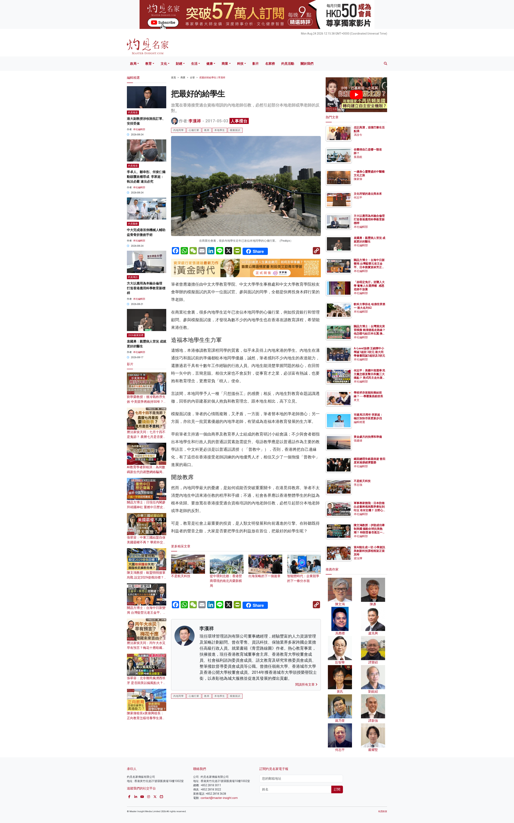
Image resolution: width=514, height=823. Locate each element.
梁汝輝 (358, 558)
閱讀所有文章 (305, 684)
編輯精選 (359, 422)
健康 (209, 63)
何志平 (358, 197)
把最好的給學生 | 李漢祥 (212, 77)
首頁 (173, 77)
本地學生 (219, 130)
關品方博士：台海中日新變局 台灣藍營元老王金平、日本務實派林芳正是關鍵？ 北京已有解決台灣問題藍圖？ (369, 267)
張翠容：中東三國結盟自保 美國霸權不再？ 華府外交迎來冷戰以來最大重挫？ (146, 542)
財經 (179, 63)
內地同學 (178, 130)
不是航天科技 (362, 481)
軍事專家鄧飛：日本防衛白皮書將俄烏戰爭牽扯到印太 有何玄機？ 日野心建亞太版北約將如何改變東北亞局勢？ (369, 510)
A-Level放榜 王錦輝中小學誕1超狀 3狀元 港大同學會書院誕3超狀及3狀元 (369, 352)
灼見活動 (287, 63)
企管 (192, 77)
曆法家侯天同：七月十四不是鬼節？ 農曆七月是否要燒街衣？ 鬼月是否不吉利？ (146, 437)
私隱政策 (382, 811)
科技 (240, 63)
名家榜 (270, 63)
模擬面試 (235, 130)
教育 (148, 63)
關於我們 (307, 63)
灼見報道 (133, 112)
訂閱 (337, 789)
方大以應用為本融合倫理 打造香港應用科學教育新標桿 (146, 288)
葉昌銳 (358, 156)
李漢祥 (195, 121)
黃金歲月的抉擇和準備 (368, 436)
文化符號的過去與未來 (368, 193)
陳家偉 (358, 179)
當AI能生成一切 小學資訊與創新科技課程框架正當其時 (369, 551)
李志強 (358, 484)
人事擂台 (239, 121)
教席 (206, 130)
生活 (194, 63)
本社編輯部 (139, 129)
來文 (356, 400)
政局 (133, 63)
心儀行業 (194, 130)
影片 (255, 63)
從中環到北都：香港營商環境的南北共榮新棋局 (226, 581)
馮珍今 (358, 134)
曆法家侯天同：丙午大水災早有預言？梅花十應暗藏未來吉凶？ (146, 647)
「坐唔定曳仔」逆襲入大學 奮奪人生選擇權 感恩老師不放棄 (369, 285)
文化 (164, 63)
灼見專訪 (133, 277)
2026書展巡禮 (135, 335)
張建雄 (358, 440)
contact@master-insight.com (219, 797)
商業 (225, 63)
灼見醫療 (133, 223)
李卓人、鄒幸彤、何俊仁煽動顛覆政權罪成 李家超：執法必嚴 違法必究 (146, 176)
